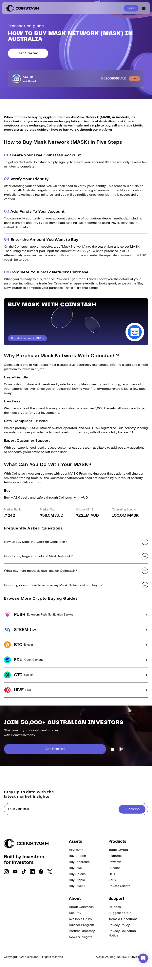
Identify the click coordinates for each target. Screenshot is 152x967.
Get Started (28, 53)
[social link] (6, 871)
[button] (76, 542)
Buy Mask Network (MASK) (27, 338)
